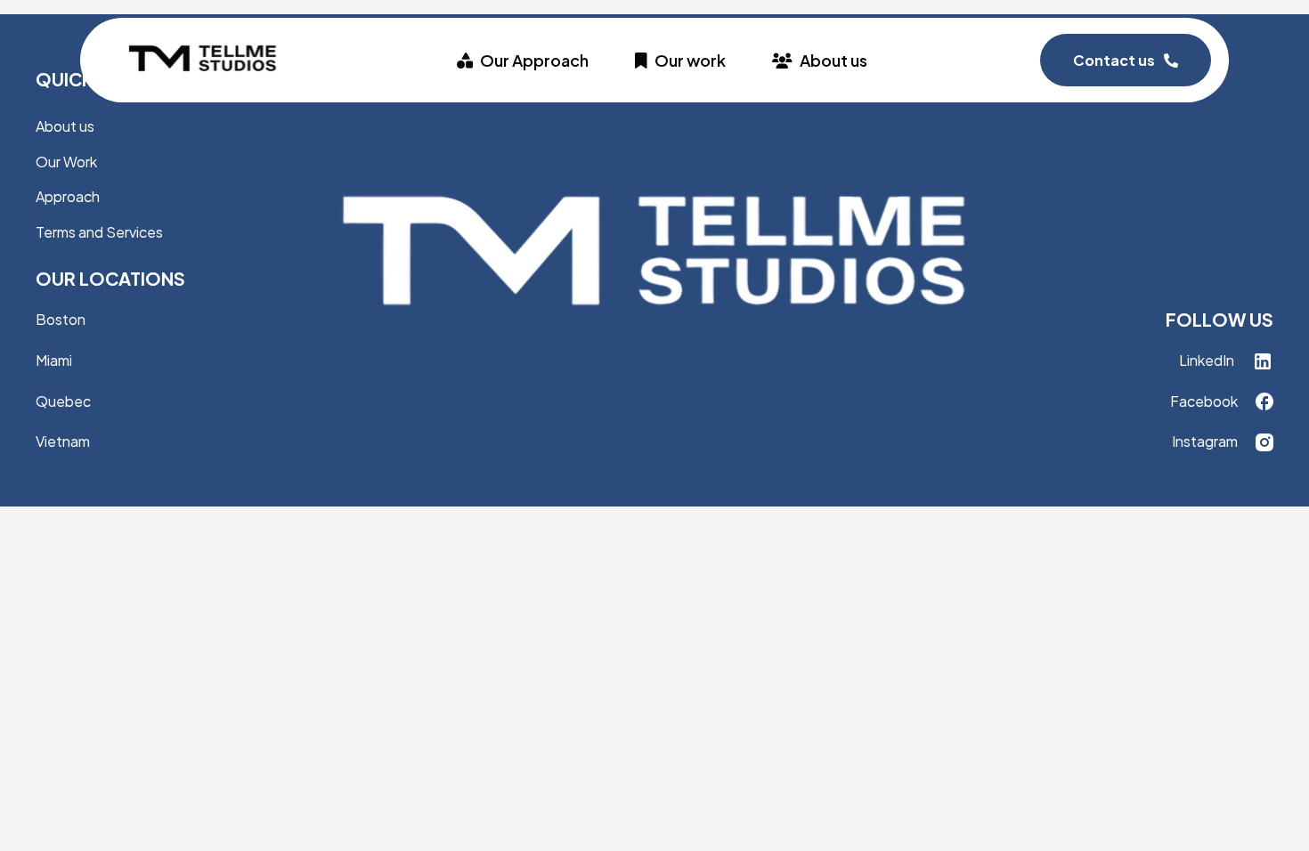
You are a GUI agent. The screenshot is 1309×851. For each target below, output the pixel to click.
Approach (68, 196)
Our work (690, 60)
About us (833, 60)
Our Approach (534, 60)
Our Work (66, 161)
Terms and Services (99, 232)
